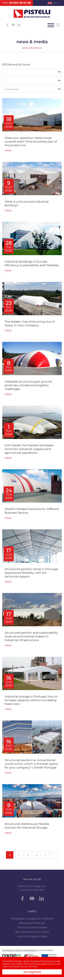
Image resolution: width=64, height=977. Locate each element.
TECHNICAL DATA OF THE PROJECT (19, 950)
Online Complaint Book (32, 936)
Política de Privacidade (32, 927)
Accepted (32, 972)
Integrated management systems (32, 918)
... (54, 855)
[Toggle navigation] (51, 25)
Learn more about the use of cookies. (20, 966)
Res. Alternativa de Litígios (32, 931)
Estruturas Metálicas (32, 923)
